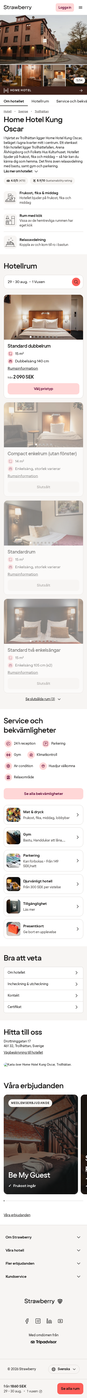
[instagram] (38, 1321)
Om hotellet (14, 101)
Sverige (23, 111)
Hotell (8, 111)
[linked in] (49, 1321)
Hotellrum (40, 101)
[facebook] (27, 1321)
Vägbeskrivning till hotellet (23, 1052)
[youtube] (60, 1321)
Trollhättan (42, 111)
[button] (43, 317)
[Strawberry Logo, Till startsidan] (18, 7)
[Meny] (80, 7)
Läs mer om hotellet (18, 171)
